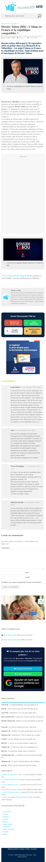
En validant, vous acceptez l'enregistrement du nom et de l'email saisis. (21, 582)
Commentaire (5, 548)
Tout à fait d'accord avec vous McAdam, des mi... (23, 709)
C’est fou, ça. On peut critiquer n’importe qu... (23, 743)
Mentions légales (13, 849)
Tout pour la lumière (22, 797)
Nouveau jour (6, 797)
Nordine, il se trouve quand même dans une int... (27, 731)
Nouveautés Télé (5, 23)
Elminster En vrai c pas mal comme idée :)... (24, 713)
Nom (27, 572)
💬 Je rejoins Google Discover (23, 674)
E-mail (27, 577)
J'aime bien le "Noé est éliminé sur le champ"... (27, 735)
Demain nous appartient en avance (12, 774)
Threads (5, 819)
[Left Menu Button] (2, 6)
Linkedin (5, 832)
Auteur (27, 849)
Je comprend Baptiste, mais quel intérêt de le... (24, 705)
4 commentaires (33, 38)
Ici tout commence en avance (10, 784)
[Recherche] (39, 16)
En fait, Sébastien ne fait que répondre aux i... (23, 739)
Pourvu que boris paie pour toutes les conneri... (23, 765)
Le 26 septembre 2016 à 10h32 (25, 430)
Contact (21, 849)
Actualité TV (15, 23)
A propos (34, 849)
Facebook (5, 814)
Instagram (6, 817)
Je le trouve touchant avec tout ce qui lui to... (23, 727)
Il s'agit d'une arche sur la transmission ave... (25, 747)
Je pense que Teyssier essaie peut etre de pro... (30, 717)
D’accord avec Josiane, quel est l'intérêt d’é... (22, 751)
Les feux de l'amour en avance (10, 792)
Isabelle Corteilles (10, 38)
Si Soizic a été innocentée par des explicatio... (26, 761)
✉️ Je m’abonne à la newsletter (23, 669)
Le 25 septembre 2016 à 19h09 (31, 387)
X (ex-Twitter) (7, 812)
